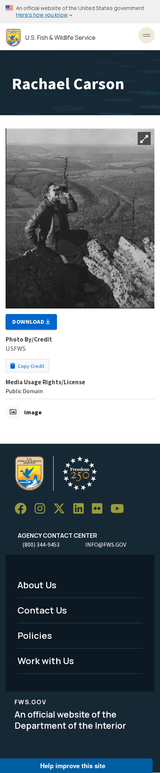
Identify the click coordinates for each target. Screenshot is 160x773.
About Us (37, 585)
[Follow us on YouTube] (120, 508)
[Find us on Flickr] (100, 508)
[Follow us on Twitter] (61, 508)
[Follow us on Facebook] (23, 508)
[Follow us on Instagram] (42, 508)
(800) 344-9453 (41, 544)
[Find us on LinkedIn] (81, 508)
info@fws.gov (105, 544)
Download (29, 321)
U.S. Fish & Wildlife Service (60, 38)
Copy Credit (30, 366)
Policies (34, 635)
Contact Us (42, 610)
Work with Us (45, 660)
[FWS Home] (13, 37)
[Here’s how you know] (80, 11)
